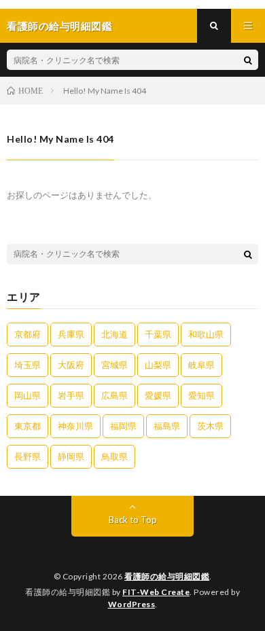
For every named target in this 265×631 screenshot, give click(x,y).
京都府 (27, 334)
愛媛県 (158, 395)
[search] (248, 60)
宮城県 (114, 364)
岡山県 (27, 395)
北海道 (114, 334)
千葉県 (158, 334)
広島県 (114, 395)
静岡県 (71, 456)
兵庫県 (71, 334)
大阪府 (71, 364)
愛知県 (201, 395)
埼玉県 (27, 364)
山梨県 (158, 364)
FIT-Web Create (156, 592)
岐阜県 (201, 364)
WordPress (132, 604)
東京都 (27, 425)
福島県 (167, 425)
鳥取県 (114, 456)
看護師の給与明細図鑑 (166, 576)
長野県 (27, 456)
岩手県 (71, 395)
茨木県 (210, 425)
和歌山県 (206, 334)
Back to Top (133, 519)
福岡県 (123, 425)
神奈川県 (75, 425)
